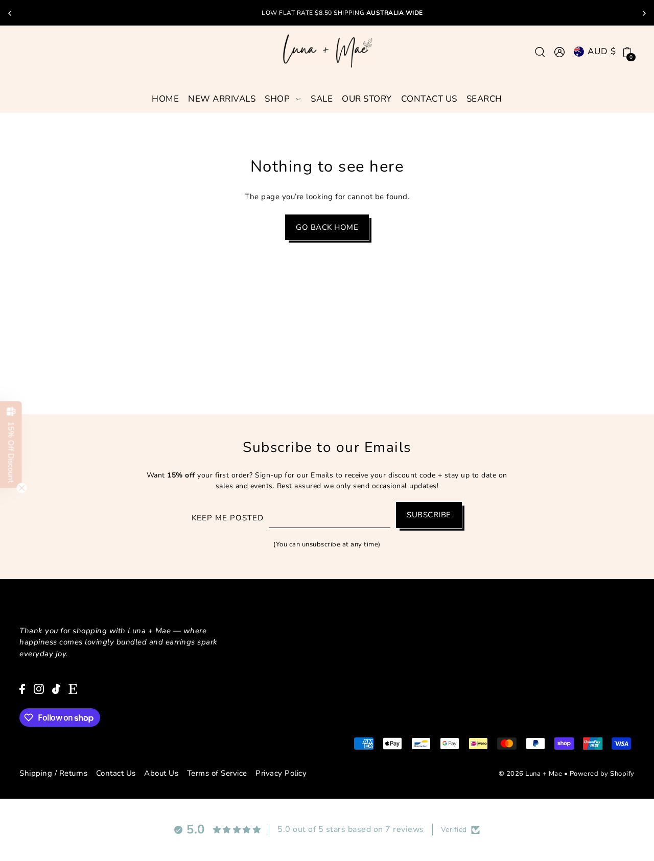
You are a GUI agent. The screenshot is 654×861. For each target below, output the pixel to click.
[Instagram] (39, 688)
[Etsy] (72, 688)
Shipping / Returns (53, 773)
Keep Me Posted (228, 518)
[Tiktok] (56, 688)
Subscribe (429, 515)
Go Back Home (327, 227)
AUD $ (602, 51)
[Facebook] (22, 688)
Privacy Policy (281, 773)
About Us (161, 773)
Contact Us (116, 773)
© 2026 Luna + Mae (531, 773)
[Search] (540, 51)
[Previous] (10, 13)
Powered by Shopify (602, 773)
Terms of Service (217, 773)
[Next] (643, 13)
